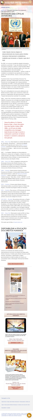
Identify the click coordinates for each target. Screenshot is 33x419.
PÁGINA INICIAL (5, 7)
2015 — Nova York (5, 213)
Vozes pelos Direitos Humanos (10, 404)
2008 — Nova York (5, 161)
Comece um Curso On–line (23, 404)
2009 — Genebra (5, 170)
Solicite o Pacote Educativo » (16, 388)
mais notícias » (9, 307)
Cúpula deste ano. (18, 222)
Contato (8, 407)
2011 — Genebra (5, 190)
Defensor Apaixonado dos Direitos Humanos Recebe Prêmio (15, 304)
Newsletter (4, 407)
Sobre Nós (4, 401)
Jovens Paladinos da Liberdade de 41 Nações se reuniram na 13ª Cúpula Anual (15, 296)
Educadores (22, 401)
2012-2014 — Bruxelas (6, 199)
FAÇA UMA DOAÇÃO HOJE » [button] (15, 263)
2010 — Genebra (5, 184)
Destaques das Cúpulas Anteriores (13, 301)
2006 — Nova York (5, 141)
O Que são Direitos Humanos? (13, 401)
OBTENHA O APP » (16, 342)
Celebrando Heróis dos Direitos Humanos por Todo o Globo (16, 299)
